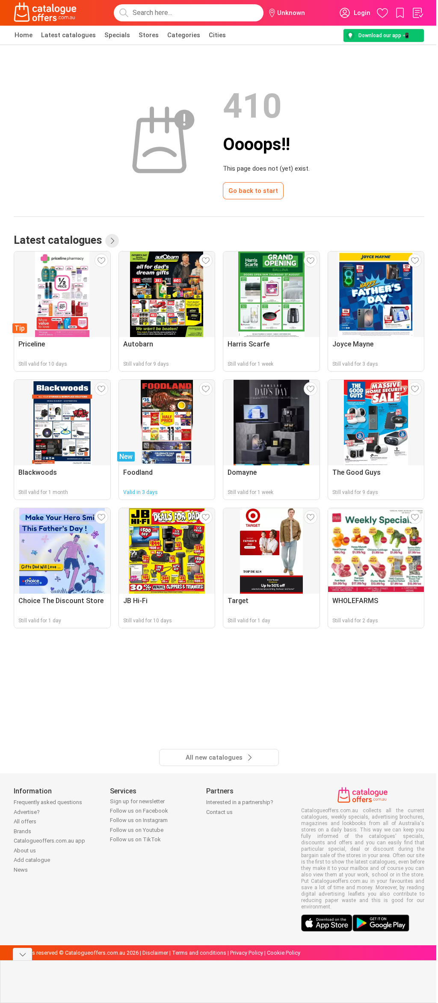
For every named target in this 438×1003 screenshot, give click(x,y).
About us (25, 850)
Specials (117, 35)
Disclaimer (155, 953)
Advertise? (27, 812)
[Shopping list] (417, 13)
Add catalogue (32, 860)
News (21, 870)
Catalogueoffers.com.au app (49, 840)
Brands (22, 831)
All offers (25, 821)
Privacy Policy (246, 953)
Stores (149, 35)
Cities (217, 35)
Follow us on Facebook (139, 811)
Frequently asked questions (48, 802)
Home (24, 35)
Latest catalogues (68, 35)
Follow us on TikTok (135, 839)
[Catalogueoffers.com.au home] (45, 13)
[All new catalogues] (112, 241)
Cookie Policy (283, 953)
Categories (183, 35)
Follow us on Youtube (136, 830)
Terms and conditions (199, 953)
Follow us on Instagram (139, 820)
